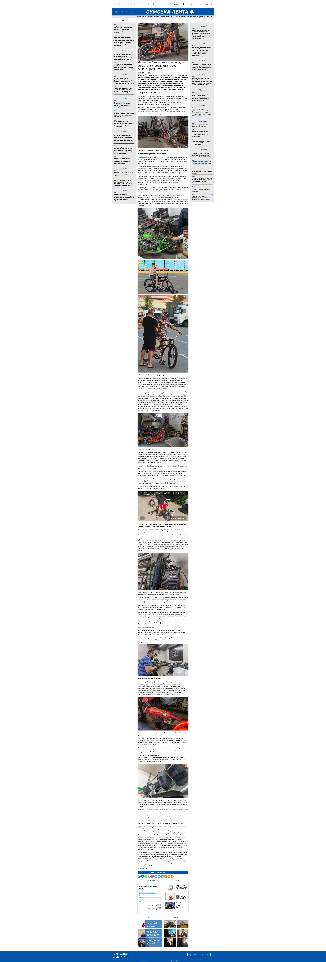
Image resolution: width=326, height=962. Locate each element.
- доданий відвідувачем (154, 909)
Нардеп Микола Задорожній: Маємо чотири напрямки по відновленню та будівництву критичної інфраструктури (180, 907)
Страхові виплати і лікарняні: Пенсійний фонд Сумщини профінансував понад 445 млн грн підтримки (123, 67)
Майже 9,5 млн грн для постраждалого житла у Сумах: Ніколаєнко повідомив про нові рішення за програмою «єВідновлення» (124, 198)
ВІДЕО (150, 917)
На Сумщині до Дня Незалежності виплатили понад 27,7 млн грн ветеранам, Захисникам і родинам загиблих (124, 29)
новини (131, 4)
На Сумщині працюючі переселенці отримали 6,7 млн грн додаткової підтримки (123, 173)
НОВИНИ (124, 20)
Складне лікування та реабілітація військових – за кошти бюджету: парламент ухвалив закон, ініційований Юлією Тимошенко (123, 150)
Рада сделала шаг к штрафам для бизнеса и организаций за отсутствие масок (201, 163)
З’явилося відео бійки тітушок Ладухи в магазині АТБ (153, 941)
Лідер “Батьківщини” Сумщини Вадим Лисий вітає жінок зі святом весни (152, 924)
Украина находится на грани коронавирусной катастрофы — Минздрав (202, 171)
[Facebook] (139, 876)
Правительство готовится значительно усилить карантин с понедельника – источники (202, 155)
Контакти (208, 4)
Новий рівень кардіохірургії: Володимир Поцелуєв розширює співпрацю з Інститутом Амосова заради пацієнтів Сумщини (201, 97)
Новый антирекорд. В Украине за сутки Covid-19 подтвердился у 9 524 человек (202, 142)
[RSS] (168, 876)
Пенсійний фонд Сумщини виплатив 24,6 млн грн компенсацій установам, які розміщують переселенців (123, 57)
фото (191, 4)
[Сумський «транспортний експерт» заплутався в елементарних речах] (182, 924)
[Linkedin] (142, 876)
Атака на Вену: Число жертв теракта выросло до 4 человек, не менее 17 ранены (201, 197)
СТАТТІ (176, 880)
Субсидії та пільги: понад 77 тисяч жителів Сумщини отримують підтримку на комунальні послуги (123, 161)
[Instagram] (149, 876)
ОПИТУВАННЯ (150, 880)
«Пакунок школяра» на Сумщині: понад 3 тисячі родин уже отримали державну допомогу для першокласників (124, 80)
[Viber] (152, 876)
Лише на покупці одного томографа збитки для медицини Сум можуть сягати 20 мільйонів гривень (181, 888)
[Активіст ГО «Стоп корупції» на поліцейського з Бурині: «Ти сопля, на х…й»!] (170, 942)
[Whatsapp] (145, 876)
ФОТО (176, 917)
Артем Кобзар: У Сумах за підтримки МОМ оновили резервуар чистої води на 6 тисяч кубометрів (122, 104)
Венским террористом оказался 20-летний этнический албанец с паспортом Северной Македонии (202, 180)
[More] (172, 876)
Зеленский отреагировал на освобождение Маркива (200, 125)
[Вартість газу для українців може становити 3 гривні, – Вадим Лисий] (182, 933)
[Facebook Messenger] (159, 876)
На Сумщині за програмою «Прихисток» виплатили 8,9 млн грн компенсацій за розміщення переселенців (124, 114)
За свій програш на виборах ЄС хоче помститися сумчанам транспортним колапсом (153, 934)
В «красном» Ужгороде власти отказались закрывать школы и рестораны (201, 189)
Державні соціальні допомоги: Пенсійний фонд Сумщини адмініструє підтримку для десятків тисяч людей (123, 90)
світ (160, 4)
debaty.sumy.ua (142, 868)
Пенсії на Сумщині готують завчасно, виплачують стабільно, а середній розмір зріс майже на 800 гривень (123, 183)
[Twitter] (162, 876)
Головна (116, 4)
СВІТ (202, 20)
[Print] (165, 876)
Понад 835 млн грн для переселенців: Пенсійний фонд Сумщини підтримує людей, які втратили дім (124, 124)
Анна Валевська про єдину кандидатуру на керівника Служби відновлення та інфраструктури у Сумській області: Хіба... (181, 898)
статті (146, 4)
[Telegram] (155, 876)
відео (176, 4)
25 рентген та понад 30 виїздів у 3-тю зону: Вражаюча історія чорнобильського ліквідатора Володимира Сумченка (202, 67)
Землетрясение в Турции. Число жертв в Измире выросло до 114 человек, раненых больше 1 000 (202, 134)
